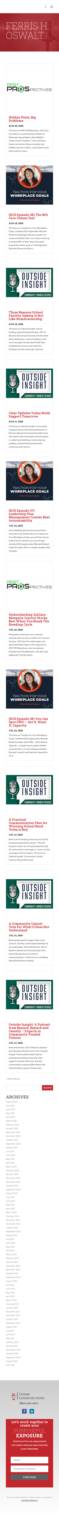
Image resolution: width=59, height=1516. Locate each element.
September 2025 (13, 1144)
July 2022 (10, 1285)
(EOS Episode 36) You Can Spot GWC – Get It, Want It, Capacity (28, 722)
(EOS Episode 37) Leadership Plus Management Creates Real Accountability (29, 515)
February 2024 (12, 1216)
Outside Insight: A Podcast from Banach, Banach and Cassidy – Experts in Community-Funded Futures (29, 1031)
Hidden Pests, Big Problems (22, 119)
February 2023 (12, 1258)
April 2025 (10, 1163)
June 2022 (10, 1289)
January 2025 (12, 1174)
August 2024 (11, 1193)
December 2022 (13, 1266)
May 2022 (10, 1292)
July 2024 (10, 1197)
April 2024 (10, 1209)
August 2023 (11, 1235)
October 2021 (12, 1319)
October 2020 (12, 1353)
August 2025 (11, 1147)
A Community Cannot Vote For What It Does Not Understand (29, 926)
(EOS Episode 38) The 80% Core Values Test (28, 216)
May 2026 (10, 1113)
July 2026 (10, 1106)
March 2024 (11, 1212)
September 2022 (13, 1277)
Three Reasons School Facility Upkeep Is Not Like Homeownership (26, 315)
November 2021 (13, 1315)
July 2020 (10, 1365)
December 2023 (13, 1220)
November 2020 (13, 1350)
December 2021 (13, 1312)
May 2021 (10, 1338)
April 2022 (10, 1296)
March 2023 (11, 1254)
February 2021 (12, 1342)
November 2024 (13, 1182)
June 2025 (10, 1155)
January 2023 (12, 1262)
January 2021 (12, 1346)
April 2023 (10, 1250)
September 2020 (13, 1357)
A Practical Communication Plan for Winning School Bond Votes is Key (28, 824)
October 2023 (12, 1228)
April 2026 (10, 1117)
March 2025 (11, 1167)
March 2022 (11, 1300)
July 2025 (10, 1151)
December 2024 (13, 1178)
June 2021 (10, 1334)
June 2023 (10, 1243)
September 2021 (13, 1323)
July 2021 (10, 1331)
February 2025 (12, 1170)
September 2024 (13, 1189)
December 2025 (13, 1132)
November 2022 (13, 1270)
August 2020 (11, 1361)
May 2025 (10, 1159)
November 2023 (13, 1224)
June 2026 (10, 1109)
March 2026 (11, 1121)
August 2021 (11, 1327)
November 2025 (13, 1136)
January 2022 (12, 1308)
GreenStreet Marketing (29, 1500)
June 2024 (10, 1201)
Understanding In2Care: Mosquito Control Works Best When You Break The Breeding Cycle (29, 619)
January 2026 (12, 1128)
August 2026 (11, 1102)
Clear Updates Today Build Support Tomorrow (29, 414)
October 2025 (12, 1140)
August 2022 (11, 1281)
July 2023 (10, 1239)
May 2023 (10, 1247)
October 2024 (12, 1186)
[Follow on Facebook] (24, 1411)
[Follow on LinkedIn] (32, 1411)
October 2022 (12, 1273)
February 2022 (12, 1304)
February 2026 (12, 1125)
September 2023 (13, 1231)
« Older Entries (13, 1079)
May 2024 (10, 1205)
